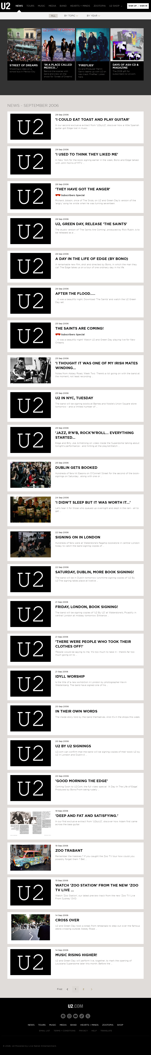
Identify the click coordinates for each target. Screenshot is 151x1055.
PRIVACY (83, 1031)
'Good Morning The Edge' (81, 781)
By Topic (69, 16)
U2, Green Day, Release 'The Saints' (91, 224)
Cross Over (67, 920)
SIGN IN (144, 6)
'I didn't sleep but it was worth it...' (93, 502)
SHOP (120, 1025)
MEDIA (63, 1025)
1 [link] (75, 989)
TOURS (42, 1025)
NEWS (31, 1025)
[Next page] (91, 989)
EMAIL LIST (44, 1031)
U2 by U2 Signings (73, 746)
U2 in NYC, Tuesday (74, 398)
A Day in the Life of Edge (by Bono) (91, 259)
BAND (73, 1025)
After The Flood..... (75, 294)
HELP (94, 1031)
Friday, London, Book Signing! (86, 607)
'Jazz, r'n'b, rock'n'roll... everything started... (94, 435)
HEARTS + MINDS (89, 1025)
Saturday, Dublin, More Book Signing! (94, 572)
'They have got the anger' (82, 189)
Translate (106, 1031)
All (53, 16)
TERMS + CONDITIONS (64, 1031)
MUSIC (52, 1025)
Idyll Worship (70, 676)
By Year (92, 16)
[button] (115, 6)
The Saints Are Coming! (79, 328)
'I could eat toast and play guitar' (92, 119)
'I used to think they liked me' (86, 154)
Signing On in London (77, 537)
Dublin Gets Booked (76, 468)
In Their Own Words (76, 711)
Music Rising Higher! (76, 955)
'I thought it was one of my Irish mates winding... (96, 366)
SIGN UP (133, 6)
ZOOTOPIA (107, 1025)
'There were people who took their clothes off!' (93, 644)
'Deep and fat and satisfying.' (86, 816)
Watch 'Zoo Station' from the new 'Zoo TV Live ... (96, 888)
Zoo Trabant (69, 850)
